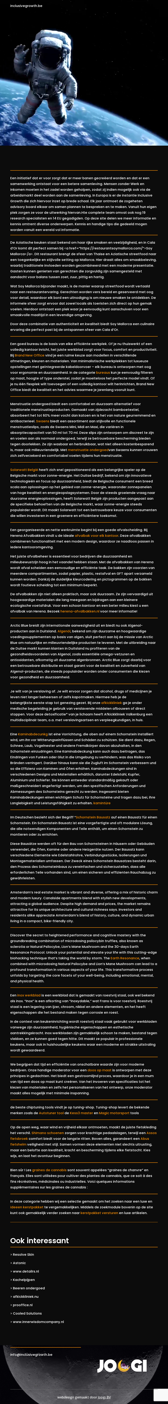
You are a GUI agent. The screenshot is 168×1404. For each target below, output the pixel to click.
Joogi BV (104, 1397)
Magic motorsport (114, 1113)
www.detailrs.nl (26, 1271)
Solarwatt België (24, 469)
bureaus (103, 372)
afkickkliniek (111, 702)
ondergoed (99, 450)
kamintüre (102, 803)
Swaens (42, 421)
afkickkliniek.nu (26, 1296)
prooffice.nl (23, 1305)
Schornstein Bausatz (93, 817)
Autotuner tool (51, 1113)
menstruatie (79, 450)
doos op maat (99, 1070)
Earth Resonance (125, 958)
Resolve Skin (23, 1254)
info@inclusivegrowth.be (31, 1354)
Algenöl (64, 631)
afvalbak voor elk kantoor (96, 535)
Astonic (19, 1263)
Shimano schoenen (48, 1133)
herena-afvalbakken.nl (79, 611)
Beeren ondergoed (29, 1288)
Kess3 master (81, 1113)
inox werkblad (29, 995)
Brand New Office (29, 355)
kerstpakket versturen (99, 1213)
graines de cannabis (49, 1170)
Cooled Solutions (27, 1313)
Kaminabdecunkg (33, 734)
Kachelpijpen (24, 1279)
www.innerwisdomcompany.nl (38, 1321)
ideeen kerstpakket (26, 1207)
